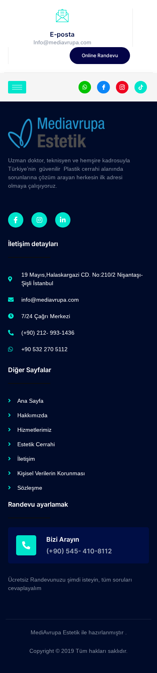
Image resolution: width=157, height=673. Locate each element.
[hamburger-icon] (17, 87)
